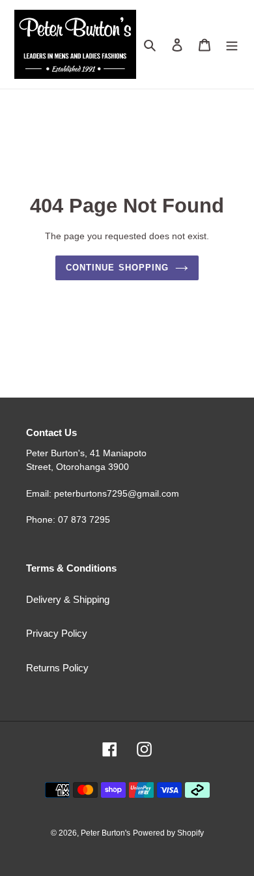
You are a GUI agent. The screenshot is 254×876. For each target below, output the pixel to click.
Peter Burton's (105, 833)
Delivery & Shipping (67, 599)
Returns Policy (57, 667)
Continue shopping (117, 267)
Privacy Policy (56, 633)
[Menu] (232, 45)
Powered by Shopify (168, 833)
